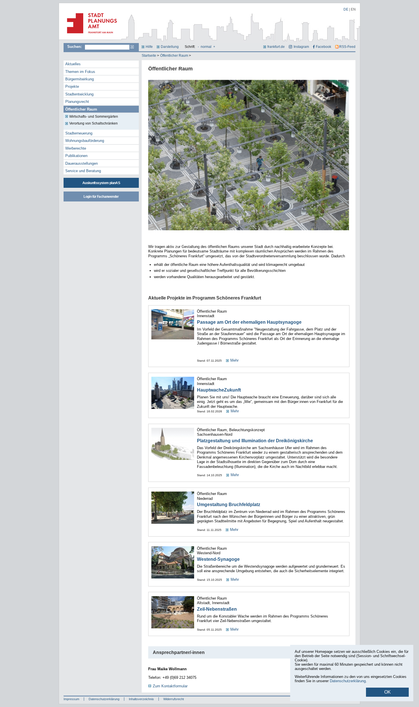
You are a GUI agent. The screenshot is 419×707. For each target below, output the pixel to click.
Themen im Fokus (80, 72)
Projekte (72, 86)
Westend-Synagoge (218, 559)
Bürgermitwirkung (79, 79)
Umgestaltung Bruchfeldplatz (228, 504)
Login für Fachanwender (101, 197)
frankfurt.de (276, 47)
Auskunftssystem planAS (101, 183)
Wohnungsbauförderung (84, 140)
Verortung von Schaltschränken (93, 123)
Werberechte (75, 148)
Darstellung (170, 47)
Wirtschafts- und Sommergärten (93, 117)
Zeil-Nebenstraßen (217, 609)
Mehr (234, 360)
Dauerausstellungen (81, 163)
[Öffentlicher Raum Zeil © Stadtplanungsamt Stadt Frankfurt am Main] (248, 231)
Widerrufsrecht (173, 699)
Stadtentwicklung (79, 94)
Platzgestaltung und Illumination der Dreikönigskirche (255, 440)
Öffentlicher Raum (174, 56)
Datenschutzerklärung (104, 699)
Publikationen (76, 156)
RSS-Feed (347, 47)
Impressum (71, 699)
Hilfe (149, 47)
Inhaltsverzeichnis (141, 699)
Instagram (301, 47)
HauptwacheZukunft (219, 390)
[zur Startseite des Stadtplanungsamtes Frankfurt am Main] (90, 35)
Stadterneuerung (78, 133)
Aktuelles (73, 64)
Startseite (149, 56)
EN (353, 9)
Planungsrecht (77, 101)
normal (206, 47)
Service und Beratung (83, 171)
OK (387, 692)
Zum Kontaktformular (170, 686)
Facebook (323, 47)
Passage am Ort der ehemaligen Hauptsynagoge (249, 322)
